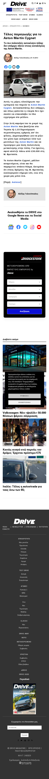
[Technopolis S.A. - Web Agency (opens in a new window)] (24, 763)
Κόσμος (26, 26)
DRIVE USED (33, 19)
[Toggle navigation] (5, 4)
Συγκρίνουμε (23, 580)
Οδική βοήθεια (23, 664)
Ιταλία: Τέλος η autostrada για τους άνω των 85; (22, 488)
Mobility (23, 612)
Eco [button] (24, 602)
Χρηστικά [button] (24, 654)
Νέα (23, 605)
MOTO (24, 638)
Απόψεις (24, 564)
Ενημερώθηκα (24, 402)
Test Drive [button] (24, 570)
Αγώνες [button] (24, 586)
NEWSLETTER (17, 527)
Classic (40, 15)
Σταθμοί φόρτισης (23, 615)
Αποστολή (23, 577)
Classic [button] (24, 621)
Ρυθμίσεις (24, 396)
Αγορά (23, 561)
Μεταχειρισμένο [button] (24, 642)
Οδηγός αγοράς (23, 645)
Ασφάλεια (23, 558)
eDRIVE (24, 19)
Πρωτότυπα (23, 545)
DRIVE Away (15, 19)
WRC (23, 593)
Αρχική (5, 26)
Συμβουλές (23, 648)
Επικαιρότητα (11, 15)
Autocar (16, 182)
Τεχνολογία (23, 555)
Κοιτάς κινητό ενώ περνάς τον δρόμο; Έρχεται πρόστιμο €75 (22, 451)
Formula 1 (23, 590)
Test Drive (23, 15)
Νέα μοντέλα (23, 542)
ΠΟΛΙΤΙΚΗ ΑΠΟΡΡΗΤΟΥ (25, 751)
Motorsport (23, 596)
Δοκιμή (23, 574)
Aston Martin (11, 126)
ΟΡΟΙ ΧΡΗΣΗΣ (34, 748)
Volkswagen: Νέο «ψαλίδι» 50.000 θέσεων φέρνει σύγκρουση (24, 414)
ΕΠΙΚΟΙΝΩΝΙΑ (31, 527)
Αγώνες (32, 15)
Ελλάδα (23, 549)
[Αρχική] (18, 4)
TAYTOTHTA (43, 527)
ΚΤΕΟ (23, 661)
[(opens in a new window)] (35, 3)
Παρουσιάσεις (23, 628)
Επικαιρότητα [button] (24, 539)
